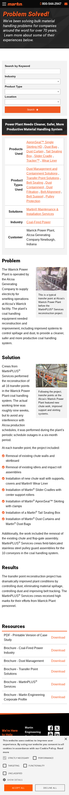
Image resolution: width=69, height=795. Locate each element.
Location (10, 96)
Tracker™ (33, 160)
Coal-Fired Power (38, 222)
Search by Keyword (17, 65)
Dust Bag (50, 146)
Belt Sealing (34, 182)
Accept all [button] (18, 787)
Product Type (13, 86)
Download (58, 637)
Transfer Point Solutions (42, 178)
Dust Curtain (35, 151)
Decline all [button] (50, 787)
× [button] (65, 739)
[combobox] (32, 81)
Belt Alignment (50, 191)
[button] (34, 780)
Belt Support (34, 196)
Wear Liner (49, 160)
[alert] (34, 765)
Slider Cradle (43, 156)
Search (31, 109)
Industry (10, 76)
